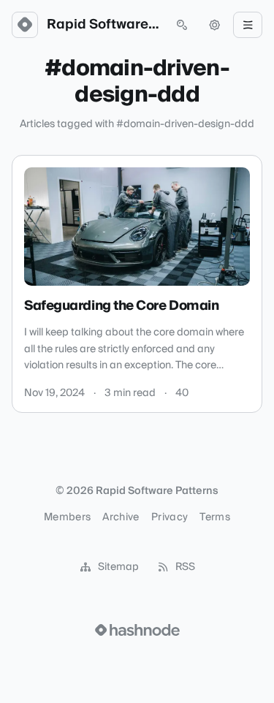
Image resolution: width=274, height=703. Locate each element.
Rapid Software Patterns (103, 25)
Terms (214, 517)
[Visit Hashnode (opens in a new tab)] (137, 630)
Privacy (169, 517)
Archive (120, 517)
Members (67, 517)
